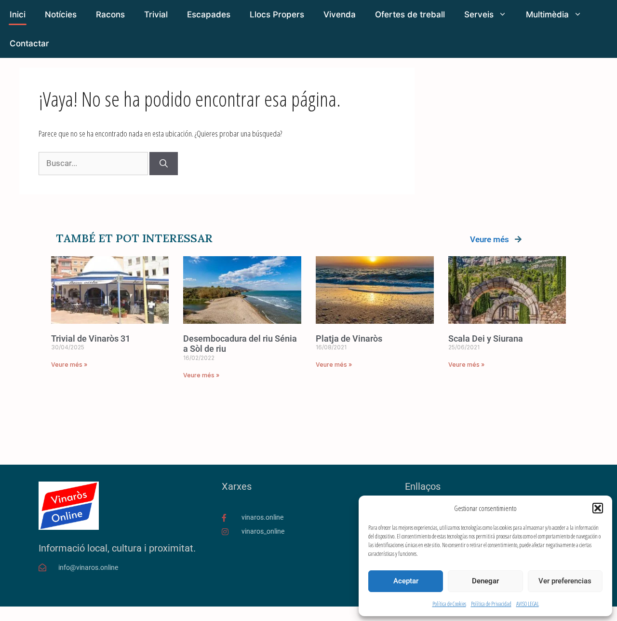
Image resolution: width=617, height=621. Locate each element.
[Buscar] (163, 163)
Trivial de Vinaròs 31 (90, 338)
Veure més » (69, 364)
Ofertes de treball (410, 14)
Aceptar (405, 581)
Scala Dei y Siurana (485, 338)
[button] (598, 508)
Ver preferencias (564, 581)
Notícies (61, 14)
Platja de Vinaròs (349, 338)
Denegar (485, 581)
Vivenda (339, 14)
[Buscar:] (94, 162)
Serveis (479, 14)
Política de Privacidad (491, 604)
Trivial (156, 14)
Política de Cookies (449, 604)
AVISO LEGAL (527, 604)
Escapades (208, 14)
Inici (18, 14)
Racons (110, 14)
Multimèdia (547, 14)
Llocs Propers (277, 14)
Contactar (29, 43)
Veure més (489, 239)
